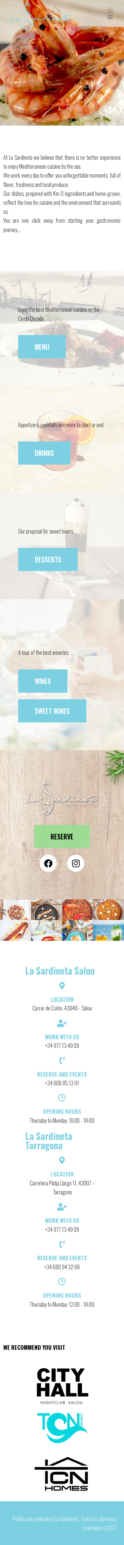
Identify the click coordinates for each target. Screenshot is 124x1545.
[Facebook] (48, 863)
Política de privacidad (32, 1519)
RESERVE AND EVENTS (62, 1258)
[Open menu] (110, 17)
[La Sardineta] (41, 17)
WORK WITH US (62, 1220)
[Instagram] (75, 863)
